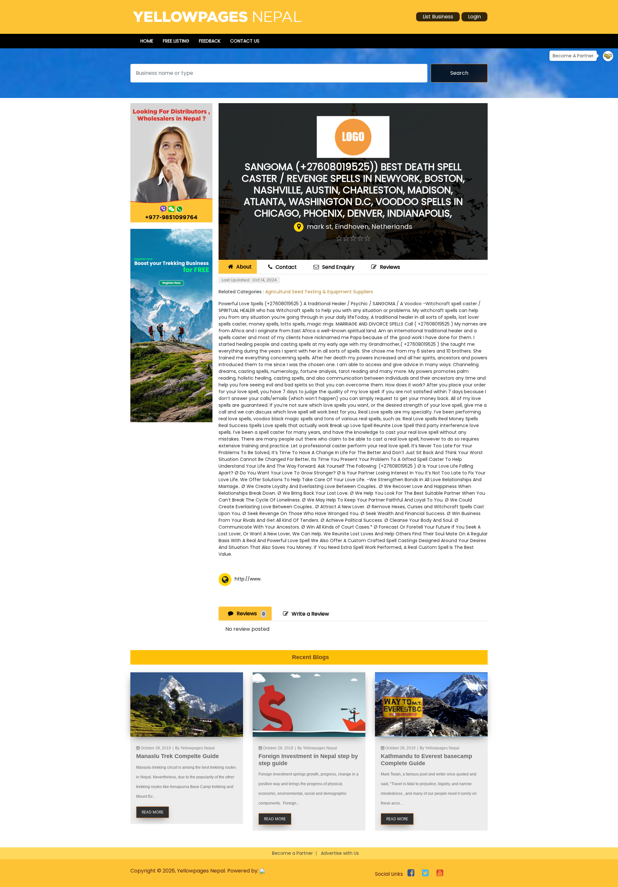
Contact (286, 267)
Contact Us (244, 41)
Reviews (390, 267)
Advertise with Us (340, 853)
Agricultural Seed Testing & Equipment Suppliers (319, 291)
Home (146, 41)
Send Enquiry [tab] (338, 267)
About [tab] (244, 266)
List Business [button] (438, 16)
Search (459, 73)
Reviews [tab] (251, 613)
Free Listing (176, 41)
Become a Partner (292, 853)
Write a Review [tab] (310, 614)
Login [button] (474, 16)
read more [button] (153, 812)
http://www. (248, 579)
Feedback (209, 41)
